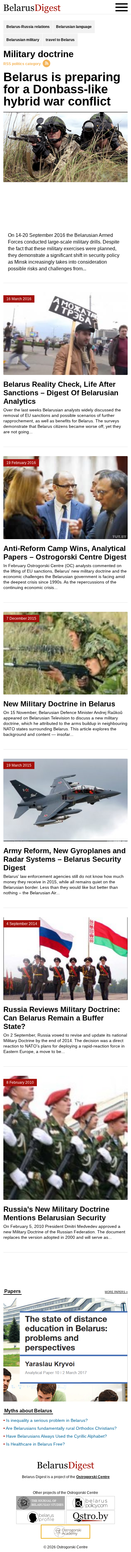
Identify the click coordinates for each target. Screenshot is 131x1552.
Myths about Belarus (28, 1410)
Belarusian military (22, 40)
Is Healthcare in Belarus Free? (35, 1444)
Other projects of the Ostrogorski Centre (65, 1493)
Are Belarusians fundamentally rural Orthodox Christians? (61, 1428)
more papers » (116, 1292)
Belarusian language (74, 27)
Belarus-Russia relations (28, 27)
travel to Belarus (60, 40)
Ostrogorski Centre (93, 1477)
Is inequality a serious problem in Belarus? (47, 1420)
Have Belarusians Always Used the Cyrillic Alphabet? (56, 1436)
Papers (12, 1291)
